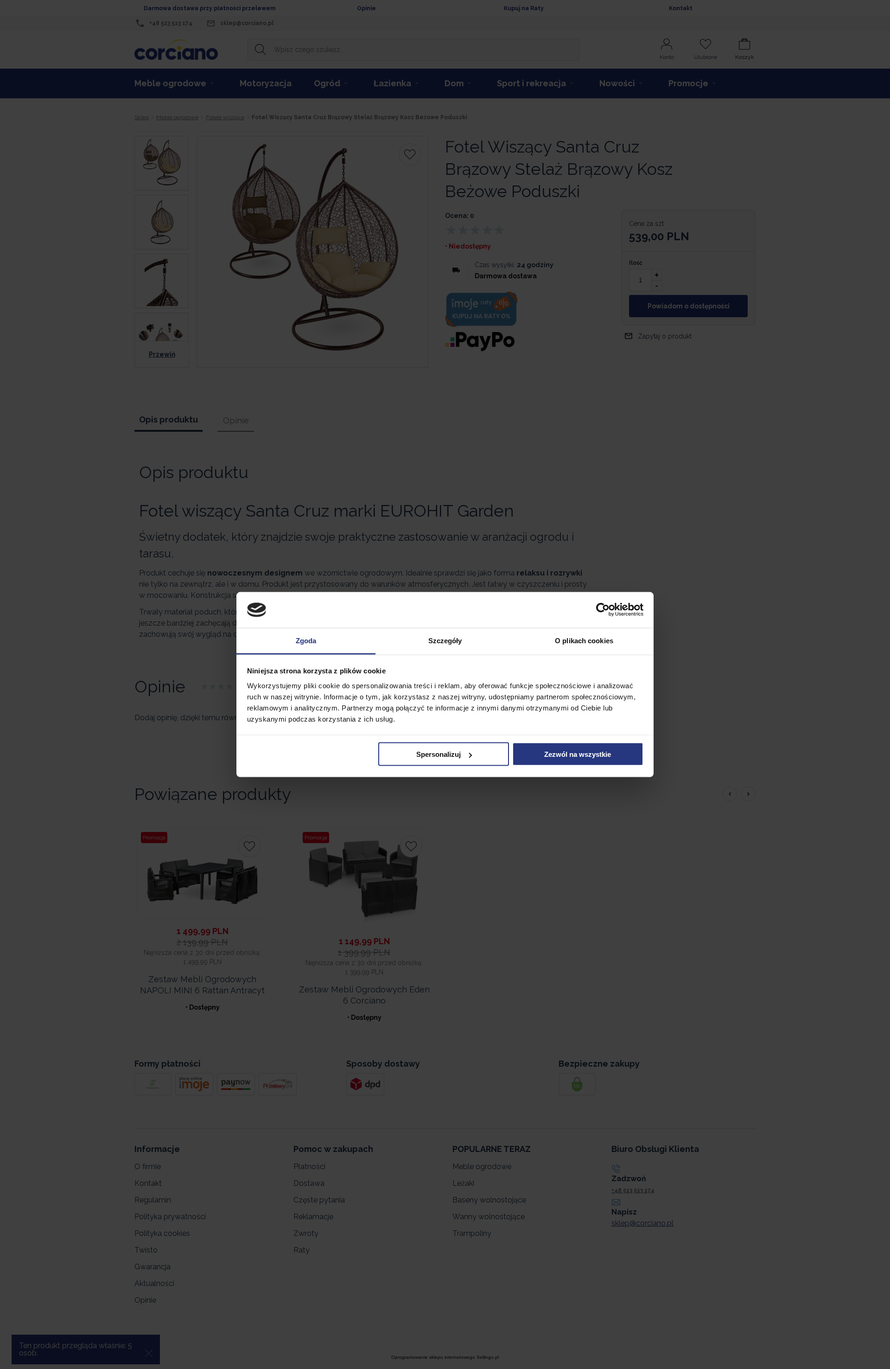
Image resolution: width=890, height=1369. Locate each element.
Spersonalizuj (438, 754)
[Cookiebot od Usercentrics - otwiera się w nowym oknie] (602, 610)
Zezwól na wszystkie (577, 754)
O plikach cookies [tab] (584, 640)
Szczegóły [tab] (445, 640)
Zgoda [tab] (306, 640)
